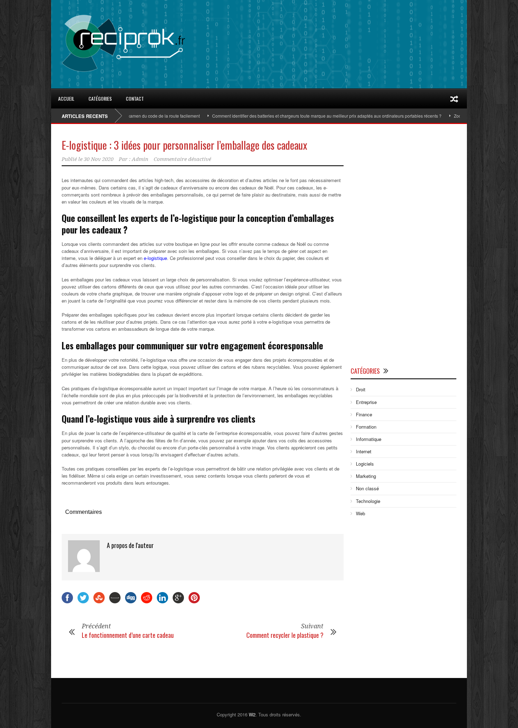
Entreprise (366, 402)
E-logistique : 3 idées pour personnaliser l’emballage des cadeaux (184, 145)
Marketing (366, 476)
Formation (366, 426)
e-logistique (155, 258)
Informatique (368, 439)
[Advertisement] (403, 247)
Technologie (368, 501)
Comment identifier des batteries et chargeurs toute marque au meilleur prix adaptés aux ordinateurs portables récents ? (308, 116)
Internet (363, 451)
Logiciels (365, 463)
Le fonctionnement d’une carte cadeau (128, 635)
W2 (252, 714)
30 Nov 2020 (98, 159)
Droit (360, 389)
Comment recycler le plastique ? (284, 635)
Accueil (66, 98)
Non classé (367, 488)
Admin (140, 159)
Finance (364, 414)
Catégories (100, 98)
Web (360, 513)
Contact (135, 98)
